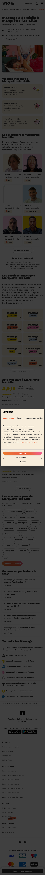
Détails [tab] (19, 418)
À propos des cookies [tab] (34, 418)
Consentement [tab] (8, 418)
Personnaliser (21, 457)
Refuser (23, 462)
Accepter (22, 453)
